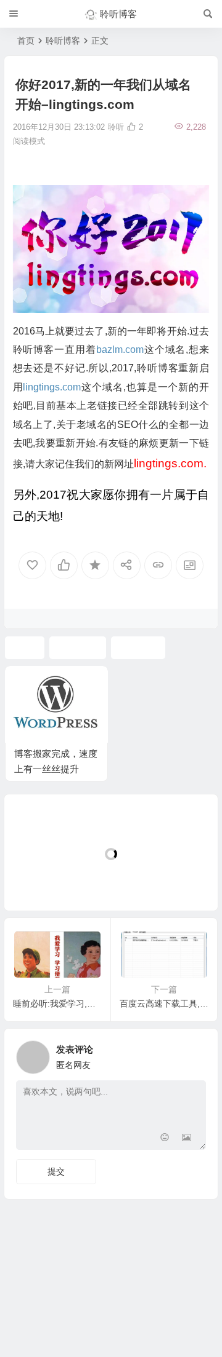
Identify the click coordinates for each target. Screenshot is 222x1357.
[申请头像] (193, 1054)
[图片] (186, 1139)
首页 (26, 40)
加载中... (40, 881)
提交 (56, 1171)
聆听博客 (63, 40)
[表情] (164, 1139)
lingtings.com (52, 387)
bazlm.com (120, 349)
